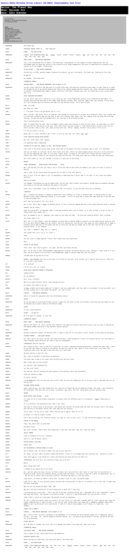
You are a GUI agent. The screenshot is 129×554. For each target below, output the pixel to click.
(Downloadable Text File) (67, 3)
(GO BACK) (48, 3)
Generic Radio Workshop (13, 3)
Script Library (34, 3)
